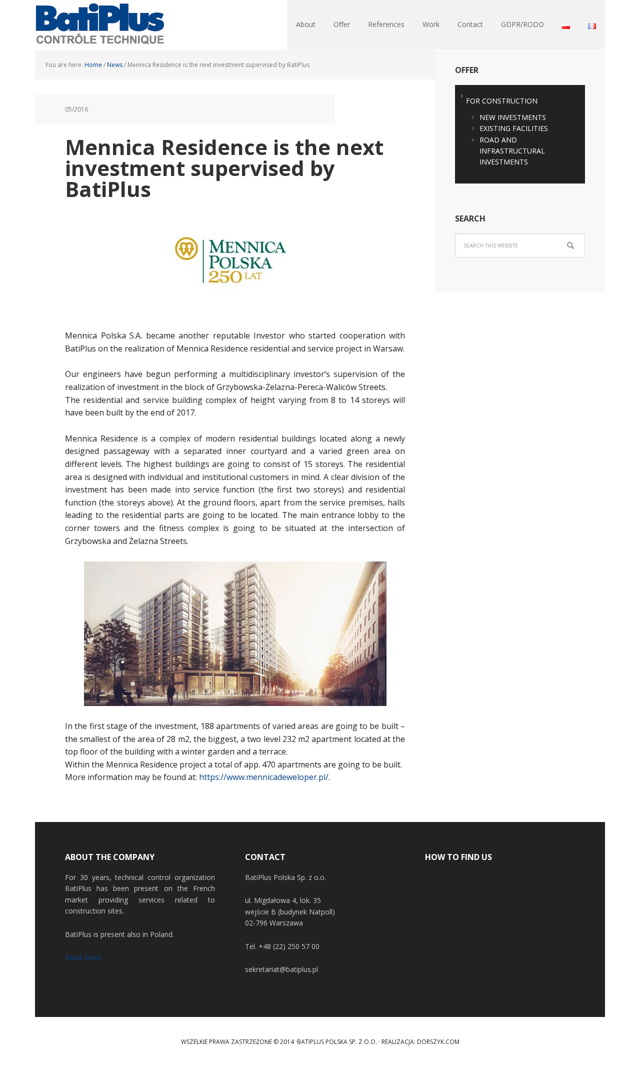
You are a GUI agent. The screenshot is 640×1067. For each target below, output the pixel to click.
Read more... (85, 957)
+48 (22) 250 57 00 (289, 946)
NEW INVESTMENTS (513, 117)
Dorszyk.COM (438, 1042)
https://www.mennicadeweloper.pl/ (263, 777)
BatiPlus (100, 25)
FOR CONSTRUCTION (502, 101)
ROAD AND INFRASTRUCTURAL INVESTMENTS (512, 151)
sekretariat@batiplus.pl (281, 969)
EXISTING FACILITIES (514, 128)
